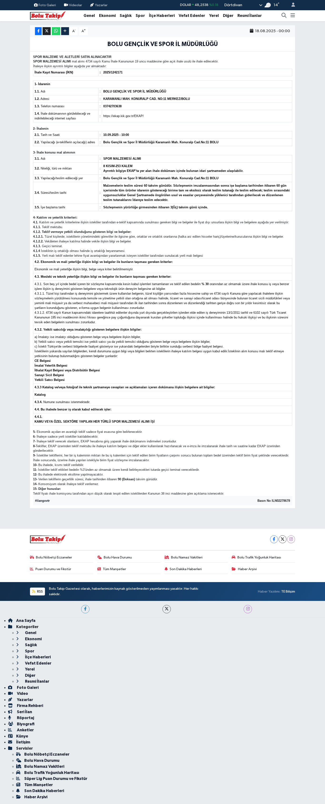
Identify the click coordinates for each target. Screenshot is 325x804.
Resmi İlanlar (249, 16)
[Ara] (284, 16)
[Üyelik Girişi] (291, 5)
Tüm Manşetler (114, 569)
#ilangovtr (42, 500)
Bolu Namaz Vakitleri (186, 557)
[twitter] (166, 609)
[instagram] (248, 609)
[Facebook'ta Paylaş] (38, 31)
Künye (22, 736)
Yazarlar (101, 5)
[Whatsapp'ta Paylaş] (56, 31)
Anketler (25, 730)
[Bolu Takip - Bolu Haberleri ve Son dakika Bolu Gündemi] (48, 15)
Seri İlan (24, 712)
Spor (140, 16)
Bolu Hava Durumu (118, 557)
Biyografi (25, 724)
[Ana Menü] (293, 16)
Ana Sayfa (25, 621)
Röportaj (25, 718)
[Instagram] (291, 539)
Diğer (228, 16)
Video (22, 693)
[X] (282, 539)
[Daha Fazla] (65, 31)
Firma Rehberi (29, 706)
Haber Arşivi (247, 569)
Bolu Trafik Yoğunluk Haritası (259, 557)
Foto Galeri (47, 5)
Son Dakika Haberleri (186, 569)
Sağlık (126, 16)
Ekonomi (107, 16)
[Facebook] (274, 539)
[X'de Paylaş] (47, 31)
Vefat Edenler (192, 16)
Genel (89, 16)
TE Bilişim (288, 591)
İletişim (23, 742)
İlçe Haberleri (162, 16)
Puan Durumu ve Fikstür (53, 569)
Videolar (75, 5)
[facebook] (85, 609)
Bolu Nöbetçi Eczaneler (54, 557)
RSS (39, 591)
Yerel (214, 16)
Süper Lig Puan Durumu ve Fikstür (55, 779)
